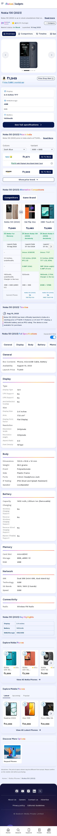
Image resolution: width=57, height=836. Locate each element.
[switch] (53, 337)
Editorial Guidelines (36, 805)
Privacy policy (19, 805)
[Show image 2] (27, 70)
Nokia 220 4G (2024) (25, 668)
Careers (22, 800)
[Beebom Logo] (14, 3)
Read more (50, 18)
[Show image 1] (22, 70)
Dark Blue (8, 149)
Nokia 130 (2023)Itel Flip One (30, 295)
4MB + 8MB (37, 149)
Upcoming (16, 696)
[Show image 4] (32, 70)
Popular (26, 696)
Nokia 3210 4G (44, 668)
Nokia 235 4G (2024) (7, 668)
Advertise (45, 800)
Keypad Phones (10, 761)
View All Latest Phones (27, 730)
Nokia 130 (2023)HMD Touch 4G (48, 295)
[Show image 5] (34, 70)
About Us (12, 800)
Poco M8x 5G (47, 718)
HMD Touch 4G (48, 222)
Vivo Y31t (26, 718)
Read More (48, 138)
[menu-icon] (3, 3)
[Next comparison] (51, 246)
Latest (6, 696)
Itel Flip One (30, 222)
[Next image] (51, 55)
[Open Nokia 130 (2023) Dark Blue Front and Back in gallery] (28, 55)
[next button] (51, 663)
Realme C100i (10, 718)
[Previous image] (5, 55)
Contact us (33, 800)
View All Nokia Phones (27, 680)
